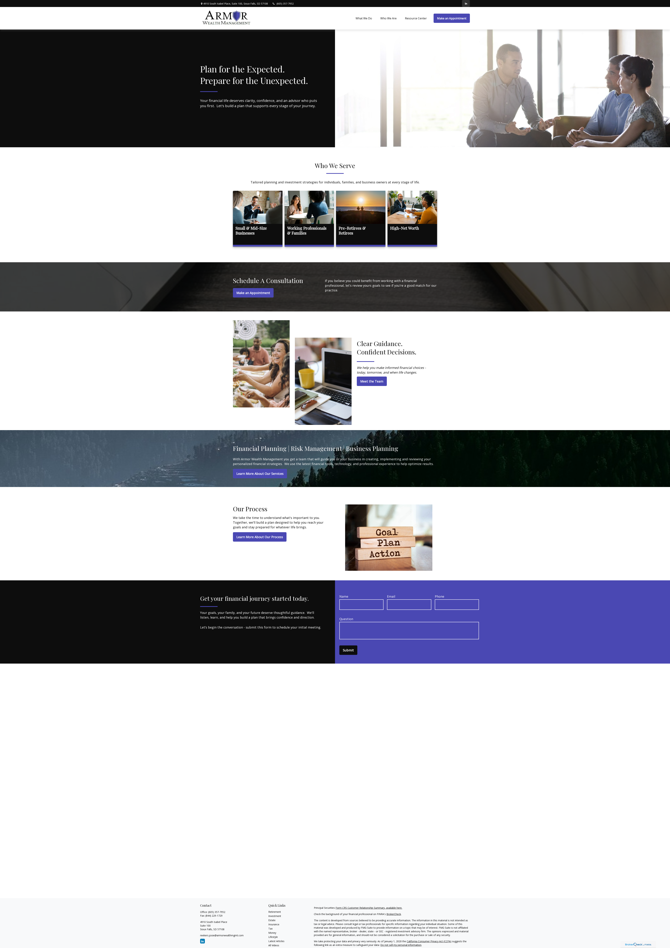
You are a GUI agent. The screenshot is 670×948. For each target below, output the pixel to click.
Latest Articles (276, 941)
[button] (364, 18)
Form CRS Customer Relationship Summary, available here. (369, 907)
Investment (274, 916)
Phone (439, 596)
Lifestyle (273, 937)
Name (343, 596)
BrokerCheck (393, 914)
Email (391, 596)
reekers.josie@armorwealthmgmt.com (222, 935)
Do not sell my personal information (400, 945)
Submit (348, 650)
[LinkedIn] (466, 3)
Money (272, 932)
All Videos (273, 945)
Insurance (273, 924)
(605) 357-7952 (285, 3)
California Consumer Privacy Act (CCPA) (429, 941)
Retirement (274, 911)
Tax (270, 928)
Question (346, 619)
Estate (272, 920)
